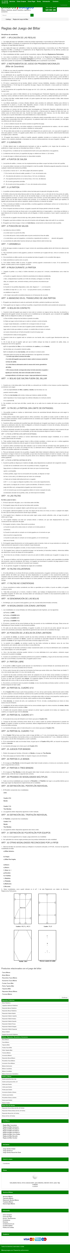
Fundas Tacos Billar (8, 983)
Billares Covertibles (7, 1071)
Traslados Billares (8, 1202)
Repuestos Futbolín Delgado (9, 1026)
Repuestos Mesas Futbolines (9, 1010)
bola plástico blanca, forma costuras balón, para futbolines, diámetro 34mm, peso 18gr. (35, 1183)
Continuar (64, 997)
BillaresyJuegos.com (7, 1250)
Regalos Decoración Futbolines (10, 1034)
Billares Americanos (7, 1066)
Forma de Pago (7, 1216)
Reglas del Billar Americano (11, 1127)
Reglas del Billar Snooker (10, 1138)
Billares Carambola (7, 1068)
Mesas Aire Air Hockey (8, 1105)
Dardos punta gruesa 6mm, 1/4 (10, 1081)
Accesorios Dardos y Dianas (9, 1092)
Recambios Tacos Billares (9, 978)
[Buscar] (32, 15)
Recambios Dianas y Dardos (9, 1097)
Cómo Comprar (7, 1215)
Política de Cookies (8, 1227)
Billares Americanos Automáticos (10, 1074)
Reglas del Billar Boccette (10, 1136)
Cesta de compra (7, 1159)
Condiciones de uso (8, 1224)
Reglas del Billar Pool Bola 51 (11, 1132)
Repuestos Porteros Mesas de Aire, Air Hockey (13, 1110)
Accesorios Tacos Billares (9, 980)
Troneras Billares (7, 994)
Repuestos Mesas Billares (9, 991)
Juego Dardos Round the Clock (12, 1152)
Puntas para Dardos (7, 1089)
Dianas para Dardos (7, 1100)
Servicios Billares (8, 1192)
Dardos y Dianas (6, 1076)
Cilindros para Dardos (7, 1095)
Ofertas (5, 1170)
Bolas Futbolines (6, 1003)
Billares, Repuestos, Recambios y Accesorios (15, 1037)
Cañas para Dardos (7, 1087)
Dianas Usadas (6, 1102)
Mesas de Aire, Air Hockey (8, 1116)
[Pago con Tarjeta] (35, 1239)
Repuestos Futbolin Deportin (9, 1021)
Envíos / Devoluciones (9, 1218)
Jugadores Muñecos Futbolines (10, 1005)
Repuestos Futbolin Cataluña (9, 1016)
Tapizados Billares (8, 1198)
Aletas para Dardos (7, 1084)
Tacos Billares (6, 972)
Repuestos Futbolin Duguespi (9, 1029)
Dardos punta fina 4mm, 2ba (9, 1079)
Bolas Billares (6, 975)
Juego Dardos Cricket (9, 1149)
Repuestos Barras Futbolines (9, 1008)
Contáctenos (6, 1220)
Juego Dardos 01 (8, 1150)
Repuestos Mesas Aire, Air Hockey (10, 1113)
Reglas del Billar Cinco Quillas (11, 1134)
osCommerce (25, 1250)
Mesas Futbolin (6, 1031)
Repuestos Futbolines (8, 1000)
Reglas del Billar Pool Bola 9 (11, 1129)
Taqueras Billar (6, 989)
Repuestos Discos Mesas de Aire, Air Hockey (13, 1108)
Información (6, 1210)
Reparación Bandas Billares (11, 1200)
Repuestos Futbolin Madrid (9, 1013)
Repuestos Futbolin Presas (9, 1024)
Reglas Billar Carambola (10, 1125)
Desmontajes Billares (9, 1204)
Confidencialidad (7, 1225)
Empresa (5, 1222)
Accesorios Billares (7, 1055)
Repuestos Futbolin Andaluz (9, 1018)
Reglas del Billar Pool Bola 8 (11, 1130)
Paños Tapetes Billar (8, 986)
